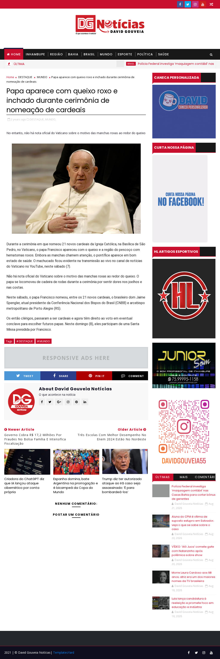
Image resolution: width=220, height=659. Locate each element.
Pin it (100, 376)
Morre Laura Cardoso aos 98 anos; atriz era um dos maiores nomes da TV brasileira (193, 577)
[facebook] (180, 4)
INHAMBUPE (35, 54)
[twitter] (188, 4)
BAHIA (73, 54)
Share (63, 376)
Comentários (205, 477)
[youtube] (203, 4)
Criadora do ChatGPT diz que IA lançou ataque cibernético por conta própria (24, 485)
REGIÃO (56, 54)
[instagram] (195, 4)
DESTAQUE (25, 77)
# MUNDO (43, 341)
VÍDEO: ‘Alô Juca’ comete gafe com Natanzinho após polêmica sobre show (193, 551)
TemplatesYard (63, 652)
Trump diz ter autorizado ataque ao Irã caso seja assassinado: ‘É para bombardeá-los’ (122, 485)
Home (16, 54)
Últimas (163, 477)
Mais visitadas (184, 477)
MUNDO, (50, 119)
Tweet (28, 376)
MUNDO (106, 54)
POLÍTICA (145, 54)
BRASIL (89, 54)
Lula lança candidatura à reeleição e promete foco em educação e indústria (193, 603)
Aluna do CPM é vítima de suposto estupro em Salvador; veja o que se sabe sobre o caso (193, 523)
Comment (136, 376)
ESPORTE (125, 54)
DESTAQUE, (37, 119)
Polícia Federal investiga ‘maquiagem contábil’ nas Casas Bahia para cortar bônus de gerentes (193, 492)
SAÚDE (163, 54)
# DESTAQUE (25, 341)
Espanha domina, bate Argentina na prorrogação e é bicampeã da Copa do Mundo (75, 485)
